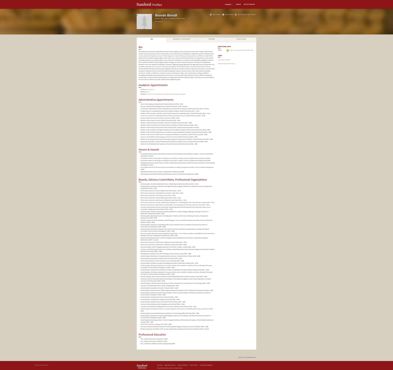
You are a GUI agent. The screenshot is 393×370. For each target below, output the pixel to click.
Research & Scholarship (181, 39)
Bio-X (147, 92)
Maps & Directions (170, 365)
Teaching (211, 39)
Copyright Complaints (206, 365)
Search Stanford (183, 365)
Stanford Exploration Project (226, 63)
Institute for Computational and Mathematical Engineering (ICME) (165, 94)
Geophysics (150, 89)
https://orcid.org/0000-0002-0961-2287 (241, 50)
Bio (152, 39)
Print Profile (216, 14)
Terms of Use (194, 365)
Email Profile (229, 14)
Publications (241, 39)
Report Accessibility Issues (246, 357)
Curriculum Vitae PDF (224, 60)
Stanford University (145, 366)
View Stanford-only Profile (246, 14)
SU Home (160, 365)
